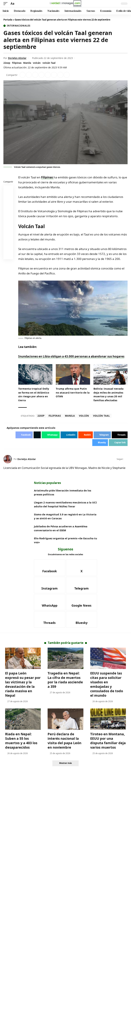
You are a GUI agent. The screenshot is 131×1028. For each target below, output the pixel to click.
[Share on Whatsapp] (35, 75)
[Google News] (81, 602)
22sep (6, 62)
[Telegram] (81, 585)
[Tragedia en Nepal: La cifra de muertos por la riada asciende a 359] (65, 658)
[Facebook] (49, 567)
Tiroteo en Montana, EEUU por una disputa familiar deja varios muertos (108, 741)
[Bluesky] (81, 619)
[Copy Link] (67, 75)
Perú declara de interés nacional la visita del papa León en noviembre (64, 741)
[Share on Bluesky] (8, 247)
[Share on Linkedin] (41, 75)
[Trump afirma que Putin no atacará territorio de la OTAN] (73, 374)
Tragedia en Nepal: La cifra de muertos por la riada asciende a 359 (65, 680)
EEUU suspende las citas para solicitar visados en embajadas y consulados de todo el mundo (106, 684)
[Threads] (49, 619)
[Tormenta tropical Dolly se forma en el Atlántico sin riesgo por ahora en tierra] (35, 374)
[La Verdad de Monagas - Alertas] (65, 3)
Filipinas (47, 177)
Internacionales (18, 26)
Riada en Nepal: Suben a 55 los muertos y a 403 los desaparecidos (21, 741)
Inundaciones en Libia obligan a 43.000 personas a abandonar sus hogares (71, 356)
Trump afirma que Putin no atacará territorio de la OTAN (73, 392)
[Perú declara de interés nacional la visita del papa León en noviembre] (65, 719)
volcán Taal (48, 62)
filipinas (16, 62)
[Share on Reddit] (48, 75)
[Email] (8, 255)
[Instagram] (49, 585)
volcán (37, 62)
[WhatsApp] (49, 602)
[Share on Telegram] (54, 75)
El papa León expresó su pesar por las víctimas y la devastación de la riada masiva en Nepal (23, 684)
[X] (126, 459)
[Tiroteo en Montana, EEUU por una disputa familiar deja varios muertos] (108, 719)
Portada (7, 19)
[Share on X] (29, 75)
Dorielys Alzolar (17, 58)
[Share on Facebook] (22, 75)
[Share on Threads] (60, 75)
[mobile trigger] (6, 3)
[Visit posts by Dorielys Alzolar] (7, 459)
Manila (27, 62)
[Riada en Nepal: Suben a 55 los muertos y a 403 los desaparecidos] (23, 719)
